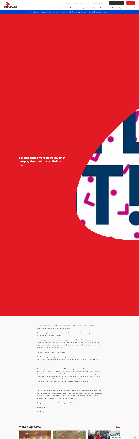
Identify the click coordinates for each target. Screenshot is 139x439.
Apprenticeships (87, 8)
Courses (63, 8)
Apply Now (131, 3)
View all (118, 426)
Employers (120, 8)
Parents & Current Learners (99, 3)
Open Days (75, 3)
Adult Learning (101, 8)
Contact (87, 3)
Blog (81, 3)
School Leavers (74, 8)
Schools (111, 8)
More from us (130, 8)
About (68, 3)
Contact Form (106, 12)
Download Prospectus (116, 3)
